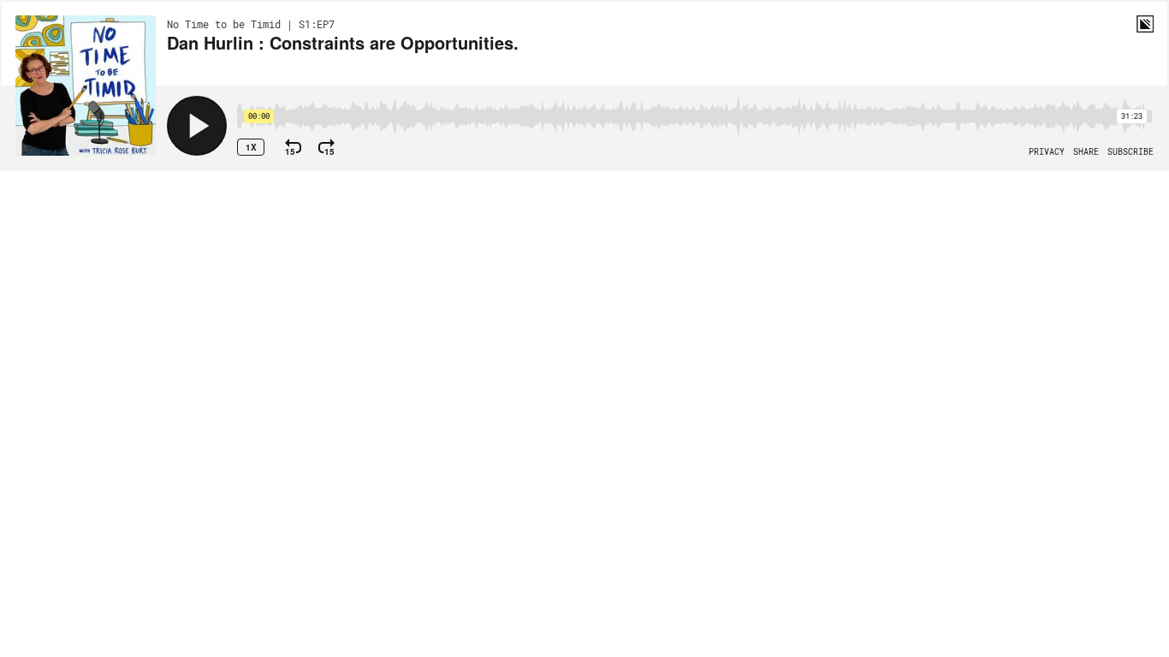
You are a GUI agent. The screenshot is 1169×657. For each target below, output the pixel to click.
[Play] (197, 126)
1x (251, 147)
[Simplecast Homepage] (1145, 24)
